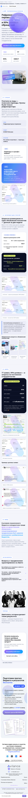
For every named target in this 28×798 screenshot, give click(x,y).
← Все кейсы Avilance (7, 662)
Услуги (9, 1)
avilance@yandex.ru (14, 785)
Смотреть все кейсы (12, 656)
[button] (14, 712)
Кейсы (6, 1)
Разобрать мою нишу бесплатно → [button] (13, 45)
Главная (1, 1)
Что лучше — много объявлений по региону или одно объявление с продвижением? (11, 573)
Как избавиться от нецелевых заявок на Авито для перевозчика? (12, 567)
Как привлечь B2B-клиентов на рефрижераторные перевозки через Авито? (11, 579)
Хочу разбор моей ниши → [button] (13, 651)
